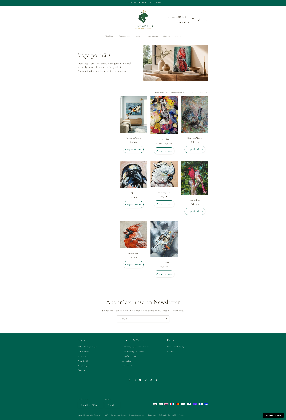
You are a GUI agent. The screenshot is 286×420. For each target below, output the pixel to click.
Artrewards (127, 365)
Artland (170, 351)
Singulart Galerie (130, 356)
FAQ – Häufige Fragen (88, 346)
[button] (110, 36)
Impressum (152, 415)
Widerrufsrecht (164, 415)
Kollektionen (83, 351)
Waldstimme (164, 262)
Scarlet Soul (133, 253)
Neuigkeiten (83, 356)
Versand (181, 415)
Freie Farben (164, 139)
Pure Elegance (164, 192)
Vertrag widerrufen (273, 415)
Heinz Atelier (88, 415)
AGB (174, 415)
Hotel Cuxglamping (175, 346)
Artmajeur (127, 361)
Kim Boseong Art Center (133, 351)
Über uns (81, 370)
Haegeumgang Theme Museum (135, 346)
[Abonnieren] (166, 318)
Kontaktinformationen (137, 415)
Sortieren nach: (161, 92)
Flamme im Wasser (133, 138)
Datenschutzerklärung (119, 415)
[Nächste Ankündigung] (208, 2)
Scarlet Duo (195, 200)
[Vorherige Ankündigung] (78, 2)
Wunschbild (83, 361)
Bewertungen (83, 365)
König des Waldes (194, 138)
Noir (133, 193)
